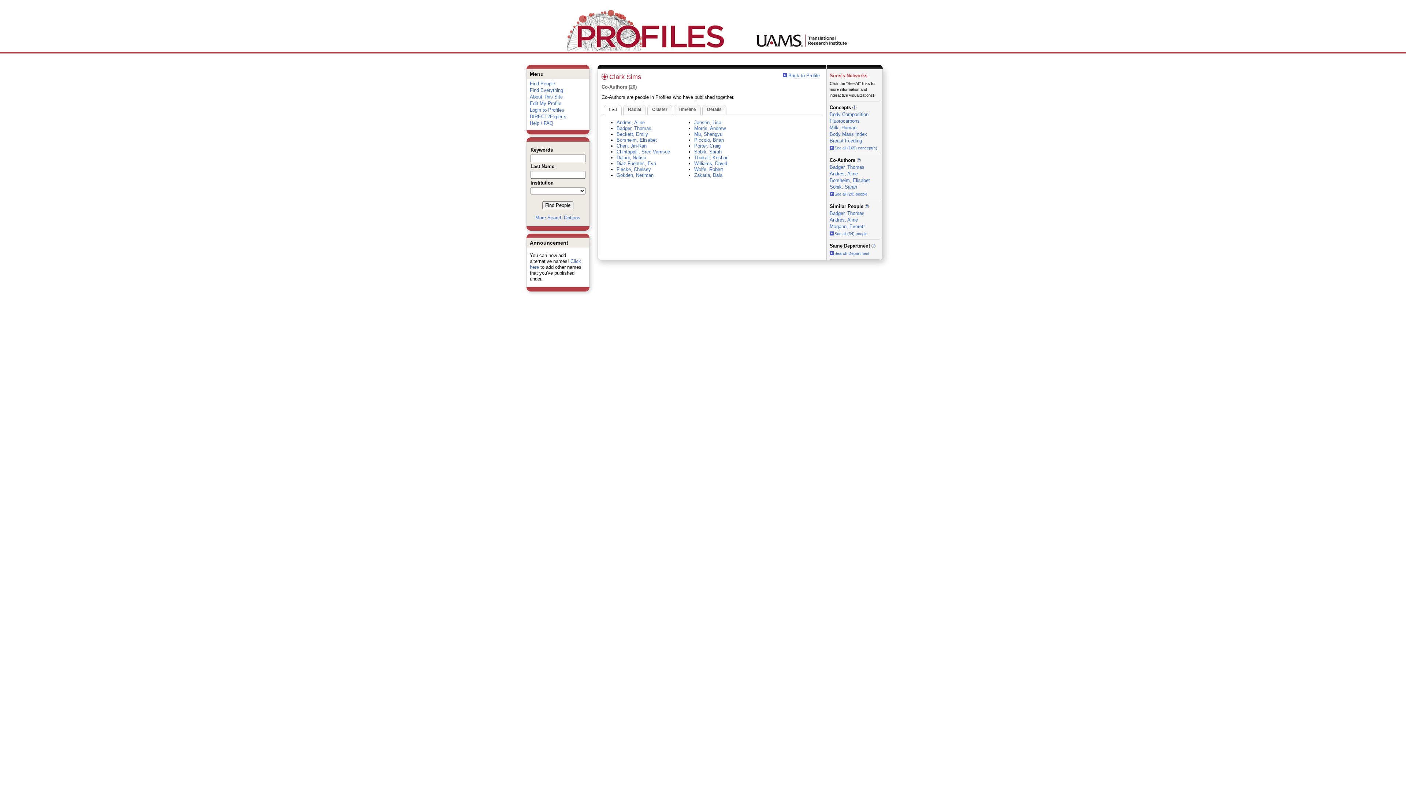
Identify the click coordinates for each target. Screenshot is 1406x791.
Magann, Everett (847, 226)
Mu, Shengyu (708, 134)
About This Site (546, 97)
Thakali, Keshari (711, 157)
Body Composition (849, 114)
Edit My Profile (545, 103)
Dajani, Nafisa (631, 157)
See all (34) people (850, 233)
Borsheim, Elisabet (637, 140)
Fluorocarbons (845, 121)
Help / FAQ (541, 123)
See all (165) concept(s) (855, 148)
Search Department (851, 253)
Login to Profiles (547, 110)
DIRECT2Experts (548, 116)
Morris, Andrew (710, 128)
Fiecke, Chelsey (634, 169)
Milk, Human (843, 127)
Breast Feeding (846, 141)
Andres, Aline (631, 122)
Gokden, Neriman (635, 175)
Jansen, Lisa (707, 122)
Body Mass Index (848, 134)
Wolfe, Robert (708, 169)
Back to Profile (804, 75)
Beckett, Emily (632, 134)
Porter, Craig (707, 146)
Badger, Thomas (634, 128)
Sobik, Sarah (708, 152)
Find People (542, 83)
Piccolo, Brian (709, 140)
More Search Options (557, 217)
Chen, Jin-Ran (632, 146)
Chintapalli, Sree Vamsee (643, 152)
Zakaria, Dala (708, 175)
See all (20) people (850, 194)
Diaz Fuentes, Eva (636, 163)
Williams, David (710, 163)
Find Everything (546, 90)
